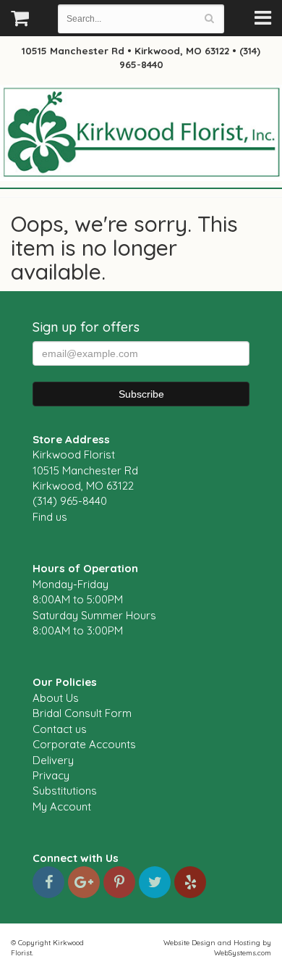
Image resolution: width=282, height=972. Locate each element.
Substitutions (65, 790)
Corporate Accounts (84, 744)
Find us (50, 517)
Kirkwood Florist (141, 133)
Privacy (51, 775)
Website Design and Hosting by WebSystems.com (217, 947)
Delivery (53, 760)
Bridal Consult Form (82, 713)
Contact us (60, 729)
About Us (56, 698)
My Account (62, 806)
